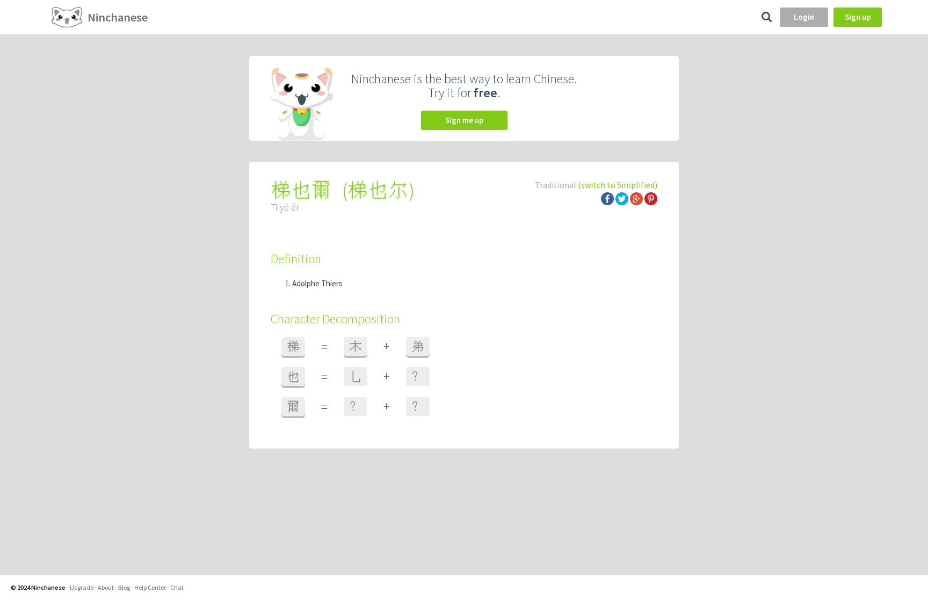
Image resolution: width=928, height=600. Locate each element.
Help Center (150, 587)
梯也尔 (378, 190)
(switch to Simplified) (617, 184)
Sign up (858, 17)
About (106, 587)
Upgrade (81, 587)
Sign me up (464, 120)
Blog (124, 587)
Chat (177, 587)
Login (804, 17)
